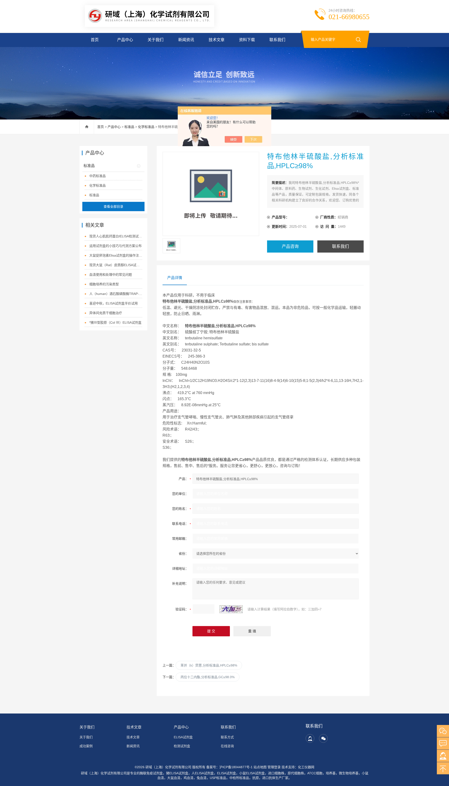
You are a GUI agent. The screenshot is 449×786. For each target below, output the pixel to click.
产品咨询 (290, 246)
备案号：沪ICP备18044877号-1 (229, 767)
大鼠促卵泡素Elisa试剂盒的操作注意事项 (115, 255)
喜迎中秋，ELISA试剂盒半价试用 (113, 303)
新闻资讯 (186, 40)
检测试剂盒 (182, 746)
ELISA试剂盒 (183, 737)
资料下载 (247, 40)
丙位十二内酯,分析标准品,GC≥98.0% (208, 677)
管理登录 (274, 767)
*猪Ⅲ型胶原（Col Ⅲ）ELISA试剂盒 (115, 322)
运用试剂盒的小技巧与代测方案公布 (115, 246)
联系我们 (277, 40)
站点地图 (260, 767)
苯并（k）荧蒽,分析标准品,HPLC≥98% (209, 665)
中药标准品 (97, 176)
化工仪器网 (306, 767)
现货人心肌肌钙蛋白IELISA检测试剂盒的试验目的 (115, 236)
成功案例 (86, 746)
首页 (95, 40)
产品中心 (125, 40)
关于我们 (155, 40)
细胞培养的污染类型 (104, 284)
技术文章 (216, 40)
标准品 (129, 127)
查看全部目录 (113, 206)
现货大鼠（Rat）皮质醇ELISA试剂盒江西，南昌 (115, 265)
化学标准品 (146, 127)
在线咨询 (227, 746)
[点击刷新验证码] (231, 609)
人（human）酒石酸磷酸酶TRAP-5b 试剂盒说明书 (115, 294)
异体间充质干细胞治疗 (105, 313)
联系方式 (227, 737)
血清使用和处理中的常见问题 (110, 274)
